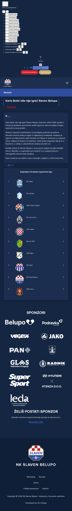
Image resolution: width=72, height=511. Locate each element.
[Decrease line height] (17, 49)
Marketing (31, 477)
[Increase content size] (25, 43)
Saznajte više (36, 422)
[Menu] (67, 83)
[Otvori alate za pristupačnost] (5, 4)
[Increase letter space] (27, 52)
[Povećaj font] (22, 46)
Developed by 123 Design (36, 503)
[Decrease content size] (22, 43)
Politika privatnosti (31, 488)
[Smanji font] (19, 46)
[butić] (8, 117)
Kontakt (42, 477)
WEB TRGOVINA (45, 72)
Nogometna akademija (30, 72)
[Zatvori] (7, 11)
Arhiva (36, 483)
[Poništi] (3, 11)
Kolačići (45, 488)
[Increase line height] (20, 49)
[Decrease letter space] (24, 52)
